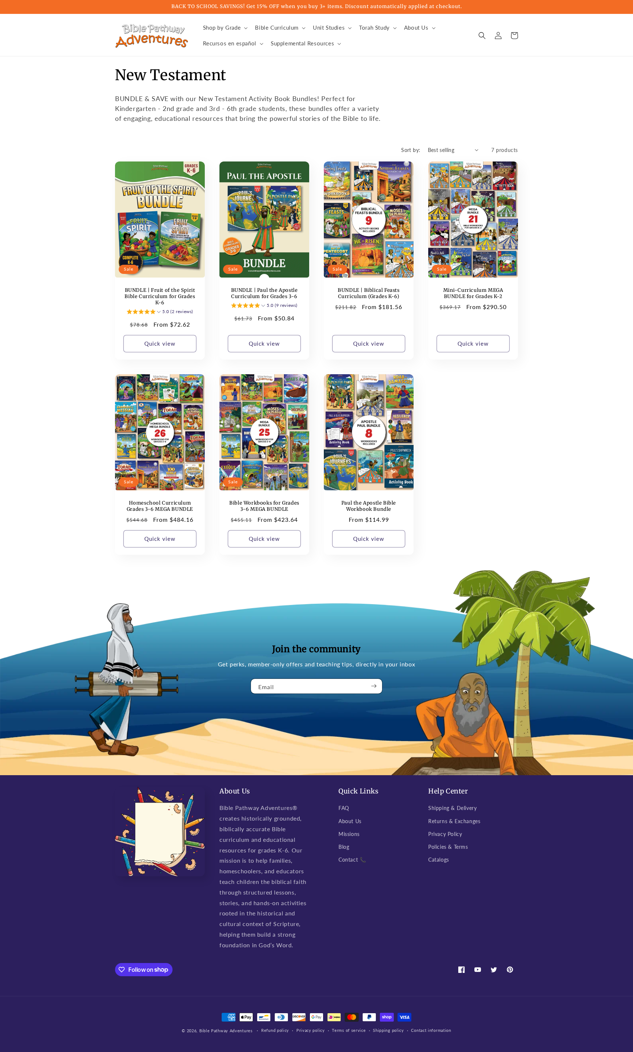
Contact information (431, 1030)
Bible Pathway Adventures (226, 1030)
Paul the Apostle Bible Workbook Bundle (368, 506)
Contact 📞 (352, 859)
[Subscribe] (374, 686)
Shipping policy (388, 1030)
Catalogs (438, 859)
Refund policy (275, 1030)
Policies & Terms (448, 847)
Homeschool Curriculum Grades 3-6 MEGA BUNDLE (160, 506)
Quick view (159, 343)
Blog (343, 847)
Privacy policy (310, 1030)
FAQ (343, 808)
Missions (349, 834)
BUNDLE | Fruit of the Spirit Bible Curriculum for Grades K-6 (160, 296)
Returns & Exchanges (454, 821)
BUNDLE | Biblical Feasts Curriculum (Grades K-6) (368, 293)
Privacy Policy (445, 834)
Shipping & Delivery (452, 808)
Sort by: (410, 150)
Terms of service (349, 1030)
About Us (350, 821)
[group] (160, 313)
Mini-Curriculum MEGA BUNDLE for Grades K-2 (473, 293)
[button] (225, 28)
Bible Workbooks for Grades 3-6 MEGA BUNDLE (264, 506)
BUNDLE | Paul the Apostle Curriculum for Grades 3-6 (264, 293)
